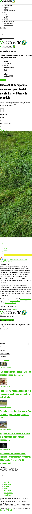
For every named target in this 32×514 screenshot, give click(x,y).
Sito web (3, 350)
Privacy (5, 488)
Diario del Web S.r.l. (6, 510)
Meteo (6, 18)
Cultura (6, 16)
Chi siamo (6, 486)
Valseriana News (25, 299)
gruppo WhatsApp (10, 303)
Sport (5, 12)
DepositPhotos (8, 495)
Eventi (5, 14)
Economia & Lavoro (9, 11)
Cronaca (6, 7)
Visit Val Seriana (8, 493)
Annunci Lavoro (8, 25)
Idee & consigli (8, 23)
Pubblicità (6, 482)
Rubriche (6, 19)
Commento (4, 329)
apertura (14, 309)
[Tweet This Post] (18, 242)
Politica (6, 9)
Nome (2, 343)
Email (2, 347)
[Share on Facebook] (18, 240)
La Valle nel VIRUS (9, 21)
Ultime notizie (8, 5)
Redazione (3, 130)
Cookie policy (7, 491)
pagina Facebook (15, 301)
